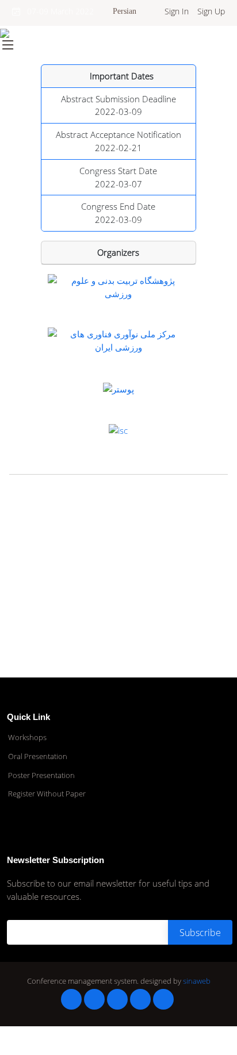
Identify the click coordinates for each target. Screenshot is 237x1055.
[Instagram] (140, 999)
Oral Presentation (37, 756)
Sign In (177, 11)
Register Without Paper (47, 794)
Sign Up (211, 11)
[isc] (118, 429)
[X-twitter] (94, 999)
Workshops (27, 737)
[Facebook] (71, 999)
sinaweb (197, 981)
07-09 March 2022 (57, 11)
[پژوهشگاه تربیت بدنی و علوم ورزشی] (118, 286)
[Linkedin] (117, 999)
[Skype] (163, 999)
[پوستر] (118, 388)
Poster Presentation (41, 775)
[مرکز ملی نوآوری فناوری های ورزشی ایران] (118, 339)
